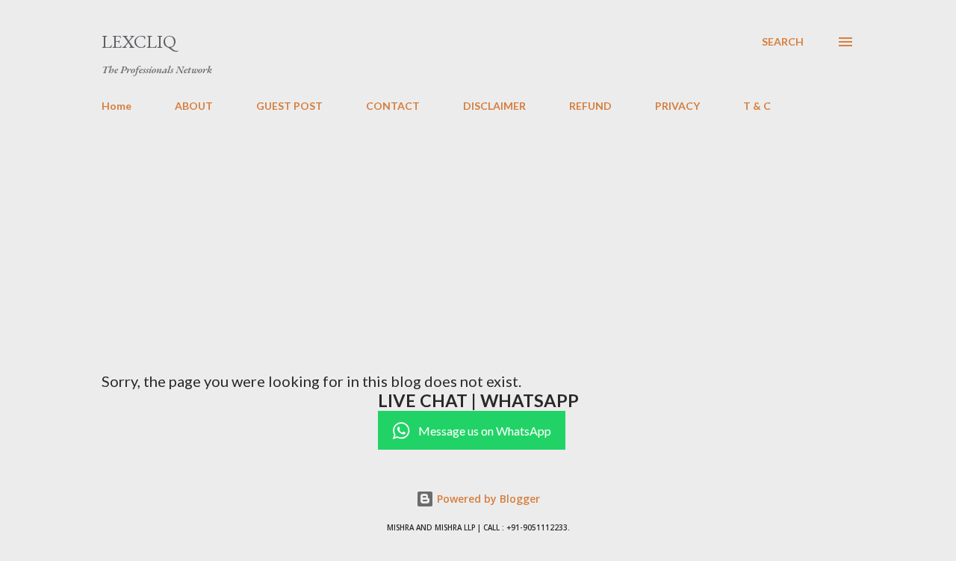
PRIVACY (677, 105)
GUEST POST (289, 105)
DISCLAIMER (494, 105)
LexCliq (139, 41)
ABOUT (194, 105)
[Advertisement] (478, 236)
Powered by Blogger (487, 499)
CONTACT (393, 105)
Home (116, 105)
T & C (757, 105)
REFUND (590, 105)
